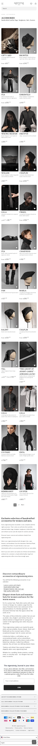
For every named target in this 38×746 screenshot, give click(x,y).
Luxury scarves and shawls (12, 585)
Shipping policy (10, 730)
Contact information (21, 730)
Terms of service (28, 728)
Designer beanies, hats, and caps (14, 589)
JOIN (19, 687)
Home (3, 14)
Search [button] (5, 8)
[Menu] (2, 3)
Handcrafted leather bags (11, 587)
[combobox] (19, 737)
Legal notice (31, 730)
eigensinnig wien (21, 725)
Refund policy (9, 728)
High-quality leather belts (11, 591)
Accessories (11, 14)
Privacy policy (18, 728)
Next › (23, 504)
